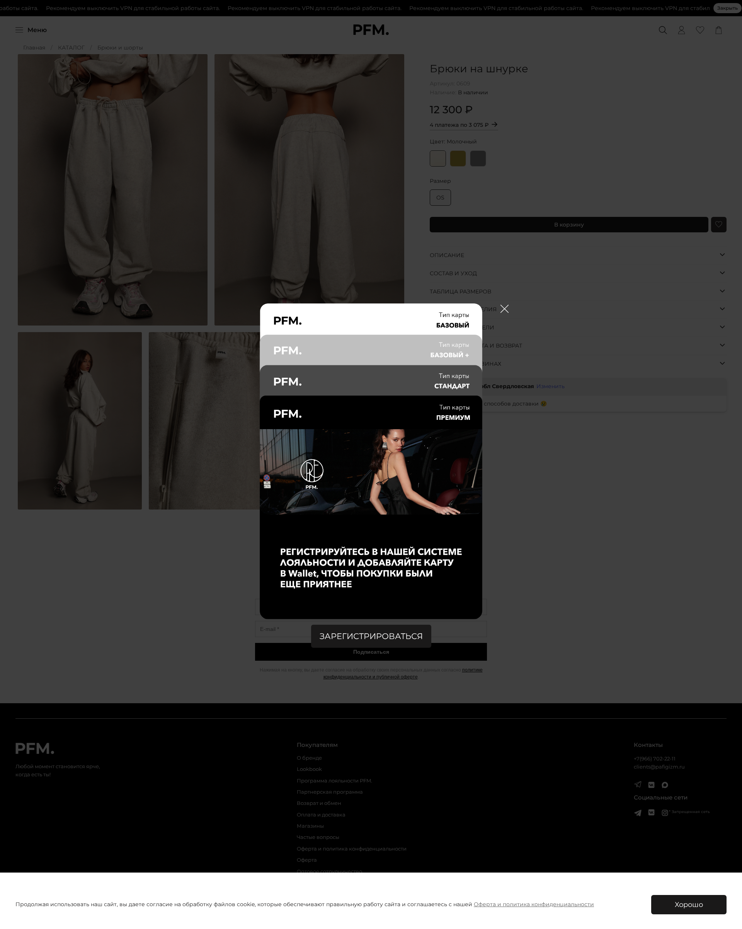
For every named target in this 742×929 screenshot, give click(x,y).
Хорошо (689, 904)
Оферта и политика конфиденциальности (534, 904)
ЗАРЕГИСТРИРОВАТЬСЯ (371, 636)
